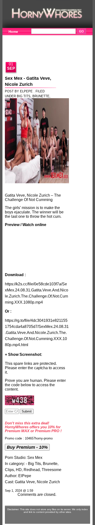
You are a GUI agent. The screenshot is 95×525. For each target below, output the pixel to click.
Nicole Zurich (48, 482)
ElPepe (24, 476)
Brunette (40, 96)
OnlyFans (64, 53)
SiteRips (64, 45)
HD (19, 470)
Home (13, 32)
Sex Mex (34, 457)
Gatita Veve (25, 482)
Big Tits (23, 96)
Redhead (32, 470)
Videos (36, 38)
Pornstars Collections (27, 45)
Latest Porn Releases (26, 53)
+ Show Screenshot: (23, 354)
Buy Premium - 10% (27, 447)
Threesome (51, 470)
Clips (9, 470)
